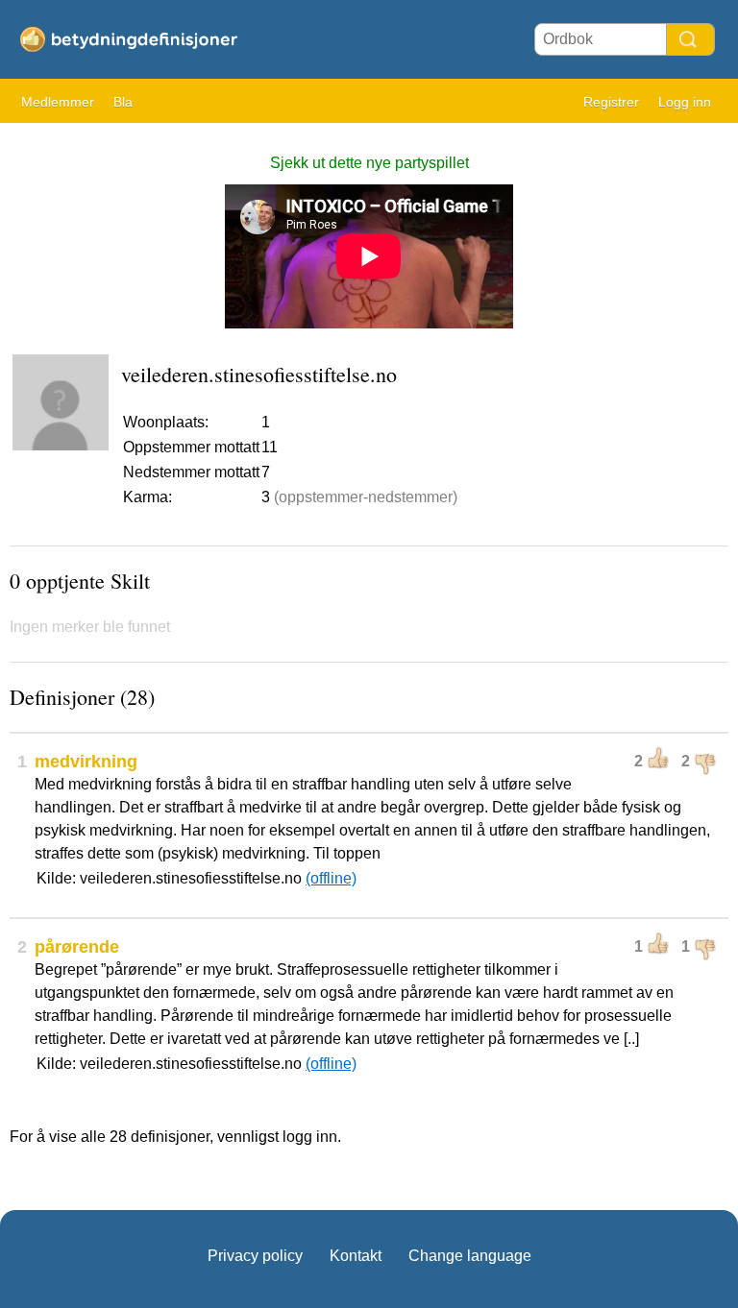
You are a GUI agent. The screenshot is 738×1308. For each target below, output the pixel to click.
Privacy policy (255, 1255)
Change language (469, 1255)
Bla (123, 101)
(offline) (331, 878)
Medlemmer (57, 101)
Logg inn (684, 101)
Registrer (611, 101)
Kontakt (355, 1255)
